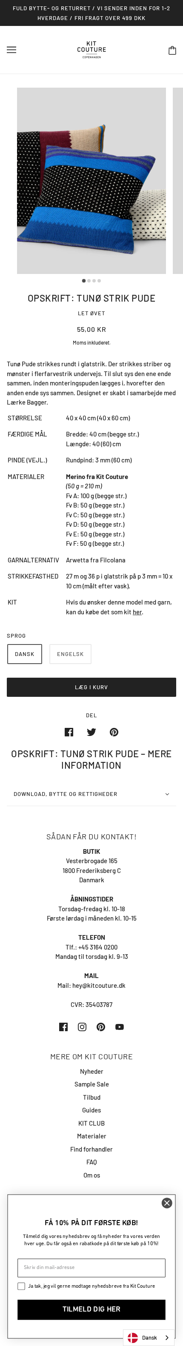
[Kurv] (172, 50)
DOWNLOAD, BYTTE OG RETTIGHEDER (65, 793)
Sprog (16, 635)
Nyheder (91, 1071)
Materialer (91, 1136)
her (137, 612)
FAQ (91, 1162)
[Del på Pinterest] (114, 731)
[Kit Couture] (91, 49)
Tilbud (91, 1097)
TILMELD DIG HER (91, 1310)
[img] (63, 1026)
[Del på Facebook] (69, 731)
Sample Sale (91, 1084)
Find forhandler (91, 1149)
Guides (91, 1110)
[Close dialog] (166, 1203)
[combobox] (148, 1337)
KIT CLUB (91, 1123)
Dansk (149, 1337)
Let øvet (91, 313)
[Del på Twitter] (91, 731)
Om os (91, 1175)
